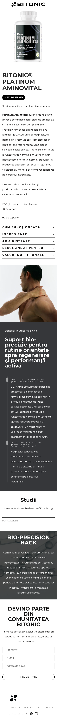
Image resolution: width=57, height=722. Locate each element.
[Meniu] (3, 4)
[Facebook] (31, 713)
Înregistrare (29, 676)
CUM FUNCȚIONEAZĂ (21, 227)
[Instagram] (36, 713)
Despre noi (29, 707)
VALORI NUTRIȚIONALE (23, 255)
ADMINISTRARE (16, 241)
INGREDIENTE (14, 234)
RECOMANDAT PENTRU (22, 248)
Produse (15, 707)
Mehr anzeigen (10, 521)
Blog (41, 707)
